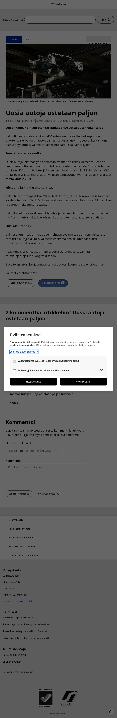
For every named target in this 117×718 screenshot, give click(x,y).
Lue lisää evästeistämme (22, 352)
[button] (101, 361)
